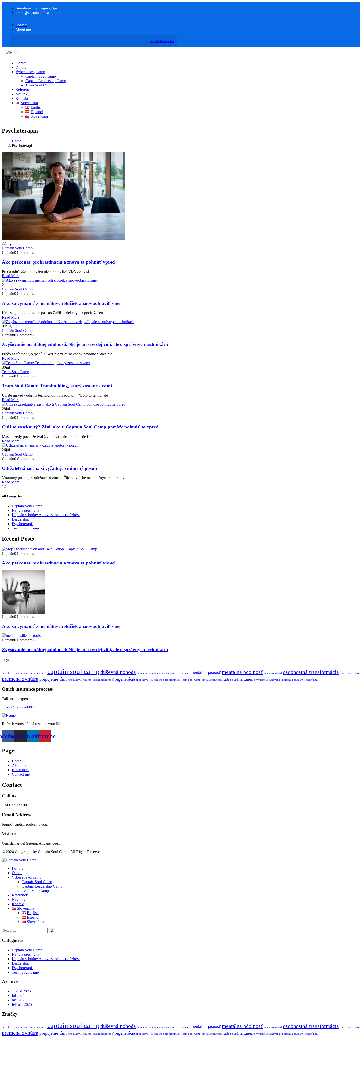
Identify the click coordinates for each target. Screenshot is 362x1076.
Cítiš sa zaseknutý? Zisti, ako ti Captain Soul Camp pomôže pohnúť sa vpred (80, 426)
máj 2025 (19, 1000)
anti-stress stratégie (12, 673)
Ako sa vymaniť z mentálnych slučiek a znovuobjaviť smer (61, 303)
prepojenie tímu (53, 679)
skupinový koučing (147, 679)
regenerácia (125, 679)
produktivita (75, 679)
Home (16, 141)
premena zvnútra (20, 679)
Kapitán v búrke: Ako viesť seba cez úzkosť (46, 515)
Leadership (20, 519)
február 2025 (22, 1004)
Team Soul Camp (15, 372)
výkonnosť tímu (309, 679)
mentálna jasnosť (205, 672)
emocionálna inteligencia (151, 673)
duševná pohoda (118, 672)
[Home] (12, 53)
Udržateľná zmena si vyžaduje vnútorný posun (49, 468)
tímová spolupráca (212, 679)
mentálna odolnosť (242, 672)
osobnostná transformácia (311, 672)
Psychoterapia (22, 524)
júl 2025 (18, 995)
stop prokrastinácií (169, 679)
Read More (10, 276)
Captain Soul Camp (17, 248)
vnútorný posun (290, 679)
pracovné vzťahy (349, 673)
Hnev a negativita (25, 510)
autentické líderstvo (35, 673)
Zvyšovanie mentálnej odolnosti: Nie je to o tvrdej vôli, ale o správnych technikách (85, 344)
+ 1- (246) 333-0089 (18, 707)
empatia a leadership (177, 673)
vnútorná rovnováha (268, 679)
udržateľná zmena (239, 679)
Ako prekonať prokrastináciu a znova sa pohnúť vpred (58, 262)
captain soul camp (73, 671)
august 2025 (21, 991)
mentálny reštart (273, 673)
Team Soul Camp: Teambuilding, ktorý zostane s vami (57, 385)
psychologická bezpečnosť (98, 679)
